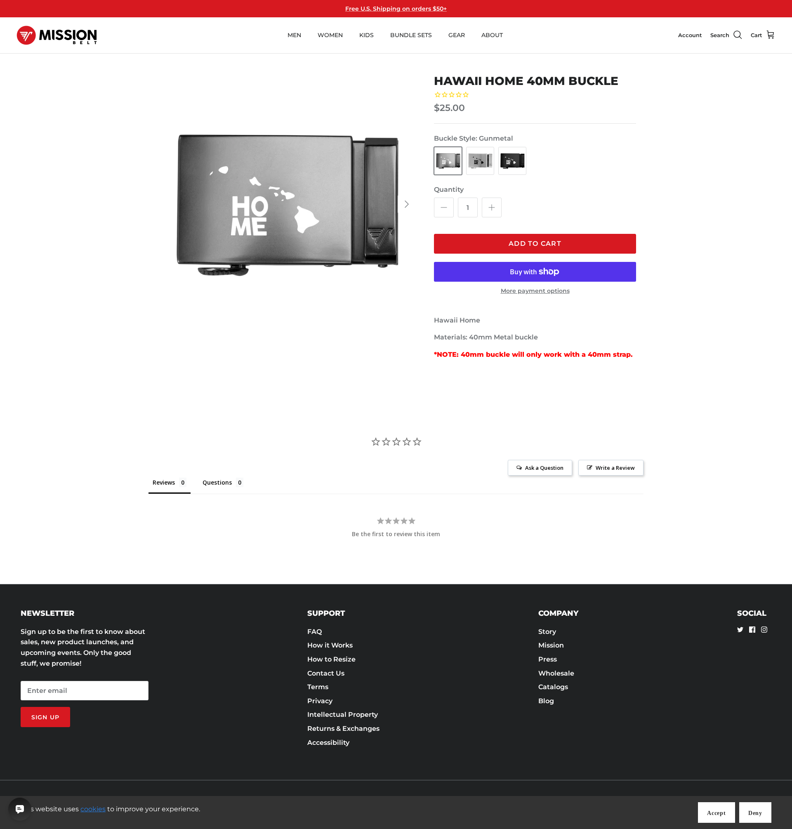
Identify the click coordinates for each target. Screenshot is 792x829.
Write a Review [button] (615, 467)
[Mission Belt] (56, 35)
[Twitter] (740, 629)
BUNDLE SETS (411, 35)
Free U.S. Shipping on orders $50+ (396, 8)
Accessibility (328, 743)
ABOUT (492, 35)
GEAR (456, 35)
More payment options (535, 290)
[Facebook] (752, 629)
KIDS (366, 35)
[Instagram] (764, 629)
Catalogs (553, 687)
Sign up (45, 717)
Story (547, 632)
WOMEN (330, 35)
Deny (755, 813)
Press (547, 659)
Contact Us (325, 673)
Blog (546, 701)
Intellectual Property (342, 714)
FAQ (314, 632)
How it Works (330, 645)
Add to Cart (535, 243)
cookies (93, 809)
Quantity (449, 189)
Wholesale (556, 673)
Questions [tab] (217, 482)
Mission (551, 645)
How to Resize (331, 659)
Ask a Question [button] (544, 467)
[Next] (407, 204)
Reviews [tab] (164, 482)
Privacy (319, 701)
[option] (286, 204)
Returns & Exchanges (343, 728)
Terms (317, 687)
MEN (294, 35)
